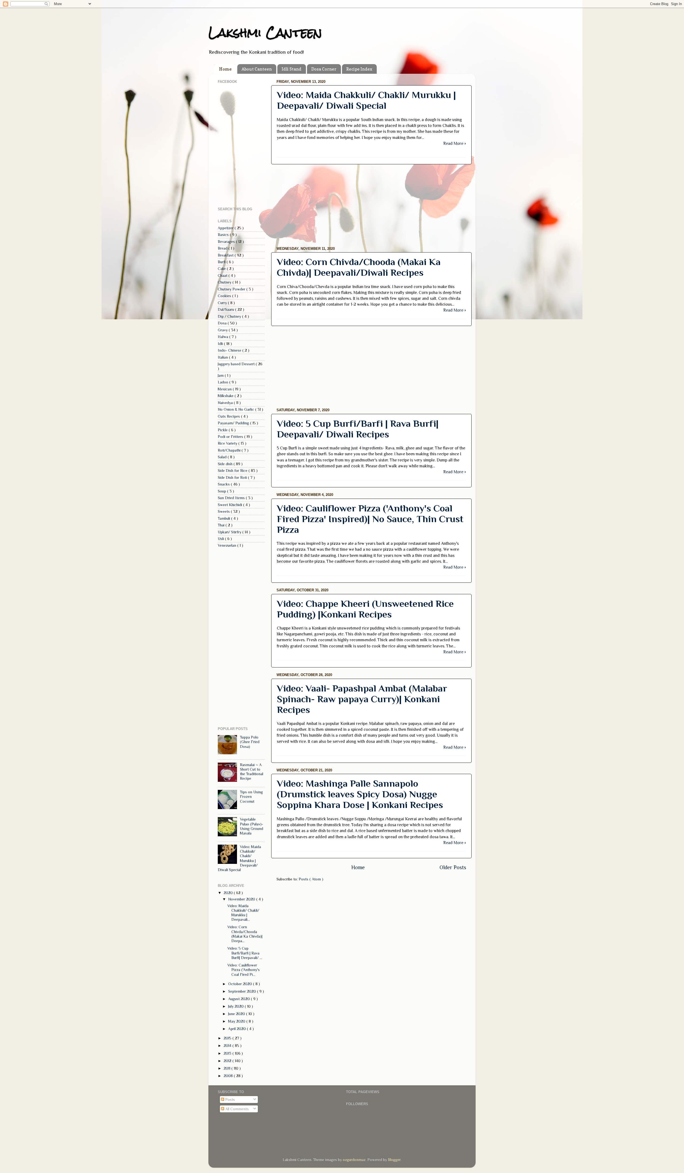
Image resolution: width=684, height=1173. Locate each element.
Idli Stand (291, 69)
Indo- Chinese (230, 350)
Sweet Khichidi (230, 505)
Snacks (224, 484)
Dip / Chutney (230, 316)
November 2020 (242, 899)
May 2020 (237, 1021)
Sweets (224, 511)
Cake (222, 268)
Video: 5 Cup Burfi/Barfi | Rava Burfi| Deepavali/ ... (244, 953)
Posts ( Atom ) (311, 879)
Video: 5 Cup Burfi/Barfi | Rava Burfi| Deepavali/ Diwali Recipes (357, 429)
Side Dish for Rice (233, 470)
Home (225, 69)
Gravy (223, 330)
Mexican (225, 389)
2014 (228, 1045)
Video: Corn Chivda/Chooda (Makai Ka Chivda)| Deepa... (244, 934)
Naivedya (226, 403)
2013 (228, 1053)
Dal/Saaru (226, 309)
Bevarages (227, 241)
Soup (222, 491)
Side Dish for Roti (233, 477)
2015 (228, 1038)
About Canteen (257, 69)
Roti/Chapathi (230, 450)
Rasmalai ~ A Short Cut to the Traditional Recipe (251, 772)
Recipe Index (359, 69)
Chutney (225, 282)
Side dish (226, 464)
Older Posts (453, 867)
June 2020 (237, 1014)
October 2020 (240, 984)
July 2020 (236, 1006)
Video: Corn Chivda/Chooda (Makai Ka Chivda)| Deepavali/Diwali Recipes (359, 267)
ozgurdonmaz (354, 1160)
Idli (221, 343)
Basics (224, 234)
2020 (229, 893)
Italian (223, 357)
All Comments (236, 1109)
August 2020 (239, 999)
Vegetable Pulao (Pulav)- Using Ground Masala (251, 826)
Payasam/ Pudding (234, 423)
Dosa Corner (323, 69)
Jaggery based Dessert (237, 364)
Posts (229, 1099)
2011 (227, 1068)
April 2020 (237, 1029)
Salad (223, 457)
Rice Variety (228, 443)
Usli (221, 539)
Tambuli (224, 518)
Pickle (223, 430)
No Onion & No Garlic (236, 409)
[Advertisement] (371, 205)
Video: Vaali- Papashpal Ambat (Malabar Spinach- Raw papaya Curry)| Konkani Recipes (362, 699)
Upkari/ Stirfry (230, 532)
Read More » (454, 143)
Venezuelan (227, 545)
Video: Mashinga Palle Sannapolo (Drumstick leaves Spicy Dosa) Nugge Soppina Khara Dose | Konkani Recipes (360, 794)
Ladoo (223, 382)
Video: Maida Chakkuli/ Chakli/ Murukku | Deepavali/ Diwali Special (366, 100)
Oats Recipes (229, 416)
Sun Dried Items (232, 498)
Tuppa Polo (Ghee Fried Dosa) (249, 742)
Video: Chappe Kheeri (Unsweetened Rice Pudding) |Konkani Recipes (365, 609)
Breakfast (226, 255)
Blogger (394, 1160)
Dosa (223, 323)
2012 (228, 1061)
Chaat (223, 275)
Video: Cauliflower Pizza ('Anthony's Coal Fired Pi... (243, 970)
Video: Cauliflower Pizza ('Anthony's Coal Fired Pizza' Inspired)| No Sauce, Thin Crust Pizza (370, 519)
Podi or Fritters (231, 436)
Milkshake (226, 396)
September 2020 (242, 991)
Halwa (223, 337)
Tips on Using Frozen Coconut (251, 796)
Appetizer (226, 228)
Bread (223, 248)
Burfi (222, 262)
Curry (223, 303)
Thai (222, 525)
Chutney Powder (232, 289)
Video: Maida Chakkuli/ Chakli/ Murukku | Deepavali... (243, 913)
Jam (221, 375)
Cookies (225, 296)
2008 (229, 1076)
